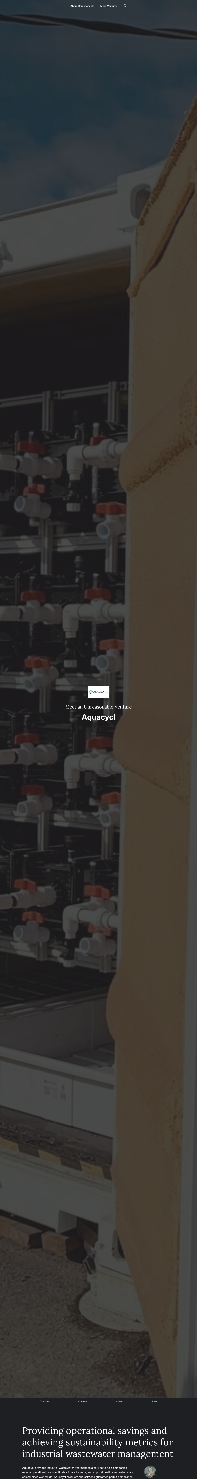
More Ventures (108, 6)
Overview (45, 1401)
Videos (119, 1401)
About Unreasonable (82, 6)
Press (154, 1401)
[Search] (125, 5)
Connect (82, 1401)
